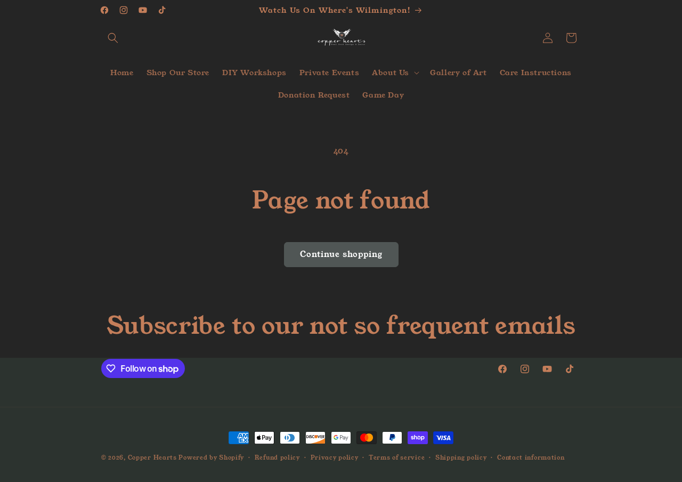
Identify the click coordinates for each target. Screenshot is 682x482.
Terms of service (397, 457)
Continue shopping (341, 254)
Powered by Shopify (211, 457)
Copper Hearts (152, 457)
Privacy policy (335, 457)
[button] (113, 38)
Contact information (530, 457)
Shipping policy (461, 457)
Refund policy (277, 457)
